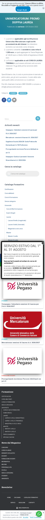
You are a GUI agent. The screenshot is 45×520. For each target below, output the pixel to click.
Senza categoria (10, 201)
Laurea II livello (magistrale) (17, 220)
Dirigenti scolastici (8, 453)
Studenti (13, 93)
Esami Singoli (10, 213)
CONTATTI (32, 502)
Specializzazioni (8, 437)
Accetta (25, 517)
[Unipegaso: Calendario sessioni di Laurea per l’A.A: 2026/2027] (22, 286)
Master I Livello (13, 236)
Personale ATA (7, 467)
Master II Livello (13, 240)
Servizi (13, 502)
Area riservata (23, 508)
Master (8, 232)
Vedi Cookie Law (35, 517)
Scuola (4, 470)
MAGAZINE (22, 502)
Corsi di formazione (11, 197)
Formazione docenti (8, 375)
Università (23, 93)
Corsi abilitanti (9, 193)
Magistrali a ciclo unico (15, 228)
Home (9, 497)
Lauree (8, 217)
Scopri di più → (23, 10)
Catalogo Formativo (31, 497)
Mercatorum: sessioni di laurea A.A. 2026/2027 (22, 137)
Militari (4, 464)
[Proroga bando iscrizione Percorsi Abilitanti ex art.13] (22, 360)
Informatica (6, 461)
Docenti (4, 456)
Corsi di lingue (6, 450)
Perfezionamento (9, 434)
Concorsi (5, 447)
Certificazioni (9, 189)
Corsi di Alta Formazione (14, 209)
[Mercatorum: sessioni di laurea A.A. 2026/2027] (22, 324)
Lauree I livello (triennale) (16, 224)
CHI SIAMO (17, 497)
